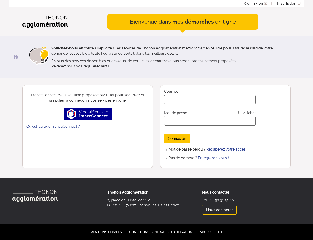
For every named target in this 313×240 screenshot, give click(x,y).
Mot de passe (175, 113)
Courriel (171, 91)
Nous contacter (219, 210)
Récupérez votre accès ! (226, 149)
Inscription (287, 3)
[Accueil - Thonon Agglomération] (45, 22)
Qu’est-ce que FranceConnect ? (53, 126)
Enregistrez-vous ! (213, 158)
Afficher (249, 113)
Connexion (254, 3)
